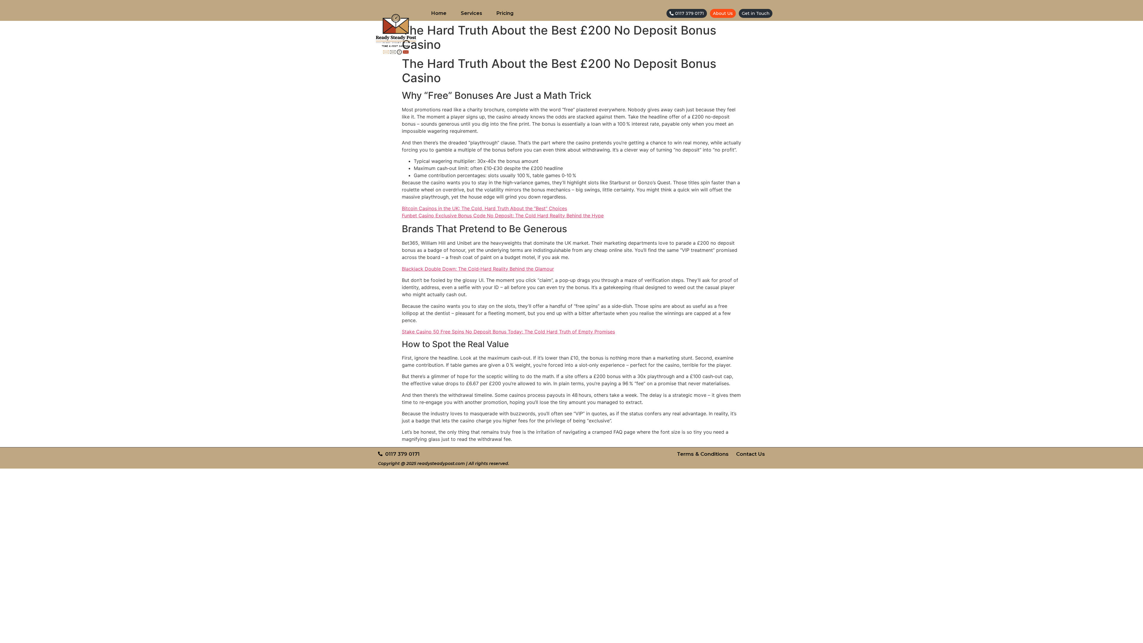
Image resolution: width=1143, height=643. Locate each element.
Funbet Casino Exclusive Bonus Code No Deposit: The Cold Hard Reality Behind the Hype (503, 216)
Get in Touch (755, 13)
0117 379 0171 (689, 13)
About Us (723, 13)
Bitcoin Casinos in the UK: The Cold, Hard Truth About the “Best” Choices (484, 208)
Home (438, 13)
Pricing (504, 13)
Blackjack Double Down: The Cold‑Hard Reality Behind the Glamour (478, 269)
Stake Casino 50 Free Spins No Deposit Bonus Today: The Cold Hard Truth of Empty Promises (508, 332)
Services (471, 13)
